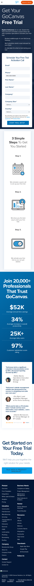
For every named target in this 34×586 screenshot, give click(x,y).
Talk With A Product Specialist (16, 470)
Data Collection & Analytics (22, 499)
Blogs (19, 518)
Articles (19, 523)
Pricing (4, 502)
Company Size (10, 102)
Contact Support (6, 562)
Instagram (23, 559)
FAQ (18, 539)
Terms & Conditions (10, 580)
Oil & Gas (4, 517)
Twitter (26, 559)
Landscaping (5, 532)
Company (8, 94)
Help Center (20, 537)
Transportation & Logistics (7, 520)
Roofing (4, 540)
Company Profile (6, 552)
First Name (9, 80)
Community (20, 534)
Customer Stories (22, 528)
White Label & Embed (8, 496)
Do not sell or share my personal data (24, 580)
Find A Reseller (21, 511)
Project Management (23, 491)
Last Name (9, 87)
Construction (5, 509)
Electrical (4, 527)
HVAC (3, 529)
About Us (4, 550)
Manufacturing (6, 514)
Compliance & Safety (23, 488)
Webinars (20, 526)
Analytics (4, 499)
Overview (4, 488)
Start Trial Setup (17, 123)
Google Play (23, 549)
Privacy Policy (16, 118)
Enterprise (5, 524)
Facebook (20, 559)
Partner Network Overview (22, 507)
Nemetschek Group (7, 547)
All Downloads (24, 552)
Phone (7, 73)
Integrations (5, 494)
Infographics (20, 531)
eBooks (19, 520)
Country (8, 109)
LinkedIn (18, 559)
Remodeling (5, 537)
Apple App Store (25, 546)
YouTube (30, 559)
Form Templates (6, 491)
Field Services (6, 511)
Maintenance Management (21, 494)
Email (7, 65)
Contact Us (5, 565)
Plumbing (4, 535)
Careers (4, 555)
